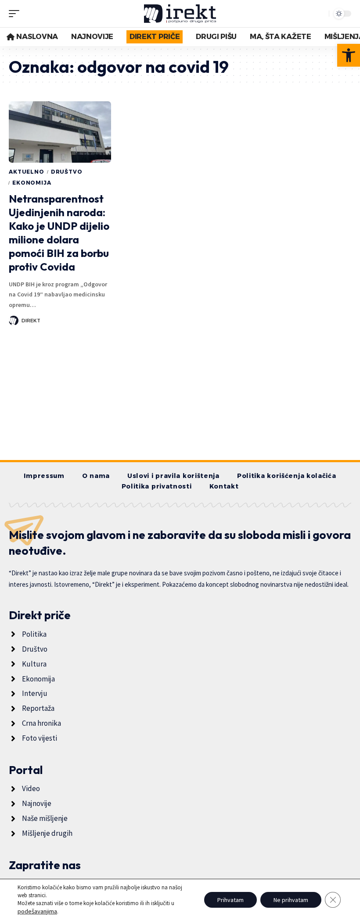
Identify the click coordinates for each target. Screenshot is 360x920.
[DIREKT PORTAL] (180, 13)
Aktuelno (26, 171)
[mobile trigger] (16, 13)
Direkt (31, 320)
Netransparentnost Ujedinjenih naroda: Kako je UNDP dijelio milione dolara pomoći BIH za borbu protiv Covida (59, 233)
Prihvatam (230, 900)
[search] (320, 13)
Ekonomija (31, 182)
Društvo (67, 171)
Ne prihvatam (291, 900)
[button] (348, 55)
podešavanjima (37, 911)
